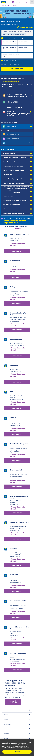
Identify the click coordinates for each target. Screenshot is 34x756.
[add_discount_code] (2, 61)
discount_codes (9, 61)
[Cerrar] (31, 742)
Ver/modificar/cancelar (24, 27)
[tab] (17, 126)
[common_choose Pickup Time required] (25, 43)
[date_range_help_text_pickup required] (9, 43)
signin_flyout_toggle (21, 2)
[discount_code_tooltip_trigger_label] (15, 61)
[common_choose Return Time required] (25, 49)
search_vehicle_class (10, 64)
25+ (4, 56)
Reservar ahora (17, 303)
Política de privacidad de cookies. (20, 747)
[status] (14, 34)
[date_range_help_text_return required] (9, 49)
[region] (17, 747)
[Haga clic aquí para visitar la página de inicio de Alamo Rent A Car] (3, 2)
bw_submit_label (17, 69)
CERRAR (17, 751)
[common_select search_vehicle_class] (2, 64)
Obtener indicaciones (9, 82)
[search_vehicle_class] (19, 64)
